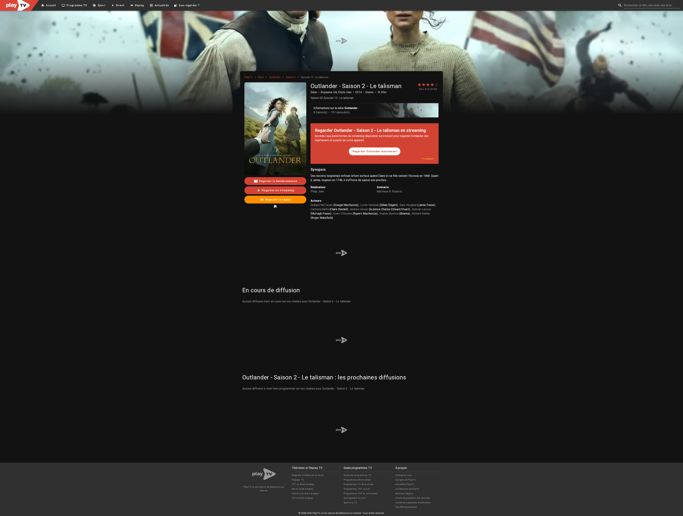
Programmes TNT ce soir (357, 489)
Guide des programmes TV (357, 475)
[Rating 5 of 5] (436, 85)
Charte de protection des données (412, 498)
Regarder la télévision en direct (308, 475)
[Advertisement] (341, 41)
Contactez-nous (403, 475)
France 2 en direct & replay (305, 493)
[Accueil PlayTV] (264, 474)
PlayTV (248, 77)
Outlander (274, 77)
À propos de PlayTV (405, 480)
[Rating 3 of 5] (428, 85)
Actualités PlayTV (404, 484)
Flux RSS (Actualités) (406, 507)
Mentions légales (404, 493)
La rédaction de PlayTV (407, 489)
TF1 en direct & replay (303, 484)
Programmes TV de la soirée (358, 484)
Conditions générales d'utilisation (413, 502)
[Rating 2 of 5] (424, 85)
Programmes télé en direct (357, 480)
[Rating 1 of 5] (419, 85)
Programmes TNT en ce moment (361, 493)
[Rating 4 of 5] (432, 85)
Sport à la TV (350, 502)
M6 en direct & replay (302, 489)
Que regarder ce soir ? (355, 498)
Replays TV (298, 480)
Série (261, 77)
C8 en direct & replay (302, 498)
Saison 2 (291, 77)
